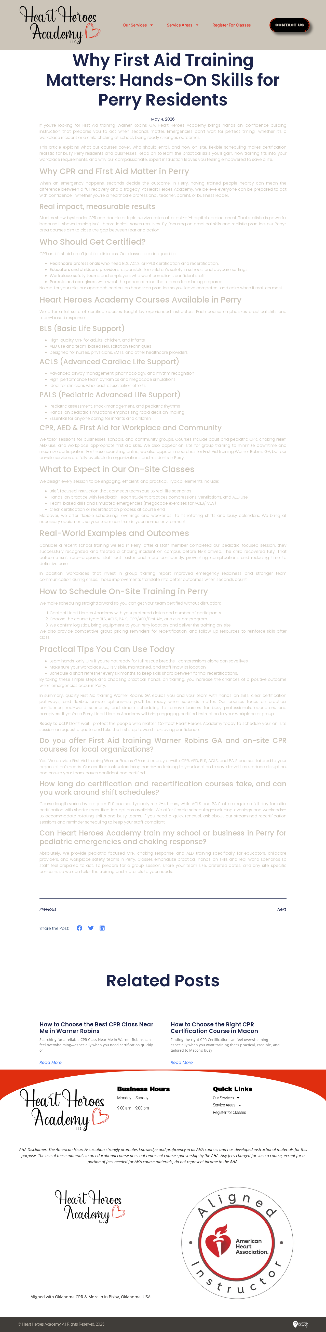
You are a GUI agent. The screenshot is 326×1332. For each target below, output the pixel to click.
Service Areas (180, 25)
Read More (50, 1063)
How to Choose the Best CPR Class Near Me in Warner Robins (96, 1028)
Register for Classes (231, 25)
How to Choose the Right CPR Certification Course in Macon (214, 1028)
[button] (80, 928)
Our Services (135, 25)
